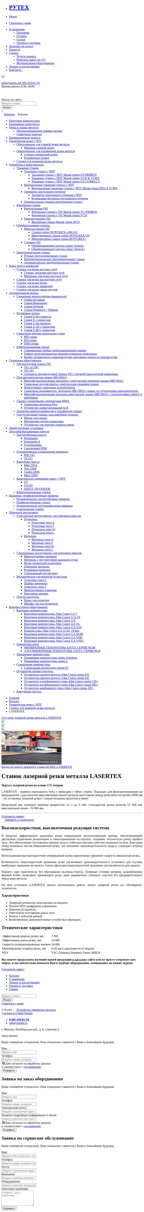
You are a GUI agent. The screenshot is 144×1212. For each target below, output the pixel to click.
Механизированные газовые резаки (39, 130)
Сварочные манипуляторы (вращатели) (41, 296)
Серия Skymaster (34, 299)
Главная (14, 697)
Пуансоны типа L (43, 532)
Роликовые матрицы (37, 569)
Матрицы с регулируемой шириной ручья (51, 559)
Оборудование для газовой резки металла (43, 144)
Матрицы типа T (42, 542)
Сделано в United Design (17, 1013)
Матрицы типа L (42, 549)
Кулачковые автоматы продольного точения (60, 198)
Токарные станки (27, 168)
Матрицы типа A (42, 539)
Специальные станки (30, 509)
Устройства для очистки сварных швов (49, 424)
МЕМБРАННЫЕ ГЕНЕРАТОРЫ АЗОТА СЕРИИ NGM (59, 647)
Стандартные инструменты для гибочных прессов (48, 515)
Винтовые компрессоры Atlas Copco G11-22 (52, 617)
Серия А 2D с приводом (39, 326)
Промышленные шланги (24, 137)
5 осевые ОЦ (32, 242)
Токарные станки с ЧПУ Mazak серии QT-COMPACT (66, 181)
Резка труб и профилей (23, 266)
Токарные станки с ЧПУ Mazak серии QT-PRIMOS (64, 174)
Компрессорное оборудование (28, 607)
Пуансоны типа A (43, 522)
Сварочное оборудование (25, 360)
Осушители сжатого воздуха (34, 671)
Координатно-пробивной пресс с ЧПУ (41, 478)
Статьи (21, 39)
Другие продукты (27, 596)
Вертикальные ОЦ (36, 208)
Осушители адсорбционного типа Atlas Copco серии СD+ (61, 681)
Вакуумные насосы (28, 691)
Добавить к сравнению (19, 819)
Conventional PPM (35, 448)
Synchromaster (33, 445)
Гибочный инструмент (23, 512)
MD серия (30, 336)
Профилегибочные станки (33, 502)
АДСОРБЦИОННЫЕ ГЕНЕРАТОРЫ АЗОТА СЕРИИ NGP (62, 651)
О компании (17, 29)
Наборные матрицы (36, 566)
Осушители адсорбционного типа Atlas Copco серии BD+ (61, 684)
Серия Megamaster (35, 303)
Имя (4, 1048)
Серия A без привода (37, 323)
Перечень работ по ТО (30, 59)
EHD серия (31, 343)
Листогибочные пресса (31, 434)
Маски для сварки (35, 418)
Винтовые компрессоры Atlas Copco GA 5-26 (53, 627)
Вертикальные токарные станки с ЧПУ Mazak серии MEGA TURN (74, 188)
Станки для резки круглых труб (36, 269)
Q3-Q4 (28, 485)
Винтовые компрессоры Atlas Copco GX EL (52, 624)
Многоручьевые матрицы (40, 556)
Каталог (9, 114)
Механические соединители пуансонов (41, 576)
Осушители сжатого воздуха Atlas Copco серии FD (56, 678)
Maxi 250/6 (31, 475)
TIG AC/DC (31, 367)
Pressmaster (31, 438)
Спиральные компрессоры (33, 664)
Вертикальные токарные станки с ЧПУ (49, 184)
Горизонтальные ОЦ (37, 218)
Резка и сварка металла (23, 127)
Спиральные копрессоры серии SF (46, 667)
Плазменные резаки (36, 157)
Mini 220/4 (30, 465)
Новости (14, 49)
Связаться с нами (20, 23)
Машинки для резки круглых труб (46, 276)
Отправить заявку (13, 816)
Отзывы (21, 36)
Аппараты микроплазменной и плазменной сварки (49, 411)
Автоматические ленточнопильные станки (51, 262)
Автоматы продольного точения (44, 191)
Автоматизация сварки (23, 293)
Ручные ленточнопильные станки (45, 255)
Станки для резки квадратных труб (39, 279)
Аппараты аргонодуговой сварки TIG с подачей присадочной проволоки (71, 374)
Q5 (26, 482)
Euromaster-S (32, 441)
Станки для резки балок (31, 282)
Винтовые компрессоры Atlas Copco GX (50, 620)
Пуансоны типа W (43, 529)
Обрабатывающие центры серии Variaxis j (58, 249)
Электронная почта (14, 1107)
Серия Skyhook (33, 306)
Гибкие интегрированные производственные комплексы (60, 353)
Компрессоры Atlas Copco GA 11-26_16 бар (51, 630)
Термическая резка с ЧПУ (25, 141)
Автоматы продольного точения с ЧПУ (57, 195)
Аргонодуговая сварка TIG (33, 363)
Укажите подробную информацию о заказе (29, 1115)
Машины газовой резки (39, 147)
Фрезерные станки (28, 205)
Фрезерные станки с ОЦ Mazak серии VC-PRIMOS (64, 212)
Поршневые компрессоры (33, 654)
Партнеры (22, 32)
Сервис (13, 53)
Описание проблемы (15, 1188)
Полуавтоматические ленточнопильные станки (54, 259)
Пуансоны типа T (43, 526)
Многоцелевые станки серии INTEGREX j (59, 239)
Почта (5, 1166)
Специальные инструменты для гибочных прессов (49, 553)
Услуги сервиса (26, 56)
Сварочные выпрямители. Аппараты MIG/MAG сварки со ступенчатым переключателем (81, 390)
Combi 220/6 (32, 472)
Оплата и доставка (28, 42)
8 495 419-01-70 (30, 83)
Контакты (15, 69)
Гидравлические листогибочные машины (43, 499)
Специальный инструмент (41, 573)
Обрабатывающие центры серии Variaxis (57, 245)
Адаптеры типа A (35, 580)
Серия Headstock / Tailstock (41, 309)
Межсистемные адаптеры (40, 590)
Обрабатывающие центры (33, 225)
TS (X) (28, 458)
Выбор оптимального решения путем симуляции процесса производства (70, 357)
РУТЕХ (19, 7)
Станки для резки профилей (34, 286)
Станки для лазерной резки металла (39, 161)
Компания (8, 1174)
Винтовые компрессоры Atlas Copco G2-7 (50, 613)
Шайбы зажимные (35, 583)
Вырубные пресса (27, 461)
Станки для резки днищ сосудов (37, 289)
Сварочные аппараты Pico (40, 404)
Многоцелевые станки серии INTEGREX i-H (60, 235)
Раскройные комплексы (24, 124)
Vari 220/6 (30, 468)
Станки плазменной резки (41, 154)
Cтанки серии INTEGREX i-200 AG (54, 232)
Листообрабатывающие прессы (29, 431)
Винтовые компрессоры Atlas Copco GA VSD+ (54, 640)
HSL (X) (29, 455)
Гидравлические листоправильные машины (44, 505)
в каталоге (79, 959)
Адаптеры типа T (35, 586)
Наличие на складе (21, 46)
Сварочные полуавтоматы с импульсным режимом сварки (61, 384)
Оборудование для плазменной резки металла (45, 151)
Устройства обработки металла (36, 1009)
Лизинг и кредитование (24, 66)
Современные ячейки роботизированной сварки (55, 350)
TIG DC (29, 370)
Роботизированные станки (33, 492)
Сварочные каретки (29, 134)
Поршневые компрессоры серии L (46, 661)
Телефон (7, 1055)
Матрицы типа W (43, 546)
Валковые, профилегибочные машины (33, 495)
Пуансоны (30, 519)
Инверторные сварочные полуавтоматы (49, 387)
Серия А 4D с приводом (39, 330)
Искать (7, 107)
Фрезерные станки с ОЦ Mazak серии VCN (59, 215)
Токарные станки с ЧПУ (39, 171)
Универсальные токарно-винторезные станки (53, 201)
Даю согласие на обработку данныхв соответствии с (26, 1065)
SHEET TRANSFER (37, 488)
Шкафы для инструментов (41, 603)
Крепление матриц (36, 593)
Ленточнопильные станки (33, 252)
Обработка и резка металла (26, 164)
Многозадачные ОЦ (37, 228)
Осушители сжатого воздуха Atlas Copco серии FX (56, 674)
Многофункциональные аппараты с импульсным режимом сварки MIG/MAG (74, 380)
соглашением (32, 1066)
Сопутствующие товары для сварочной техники (47, 414)
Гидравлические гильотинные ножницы (42, 451)
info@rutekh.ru (11, 83)
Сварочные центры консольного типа (40, 333)
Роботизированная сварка (33, 347)
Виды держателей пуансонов (42, 563)
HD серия (30, 340)
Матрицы (30, 536)
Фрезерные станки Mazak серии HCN (56, 222)
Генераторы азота (27, 644)
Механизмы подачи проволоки (44, 421)
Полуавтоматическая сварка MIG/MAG (41, 377)
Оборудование (11, 1181)
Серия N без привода (37, 316)
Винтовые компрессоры (24, 120)
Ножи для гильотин (36, 600)
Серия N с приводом (37, 320)
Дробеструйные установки (26, 428)
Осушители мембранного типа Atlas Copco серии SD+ (59, 688)
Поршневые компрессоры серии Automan (50, 657)
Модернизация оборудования (35, 63)
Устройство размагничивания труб (46, 407)
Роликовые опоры (28, 313)
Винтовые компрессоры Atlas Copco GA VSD (53, 637)
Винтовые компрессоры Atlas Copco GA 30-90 (53, 634)
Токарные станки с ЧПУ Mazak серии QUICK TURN (65, 178)
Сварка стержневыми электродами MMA (42, 401)
